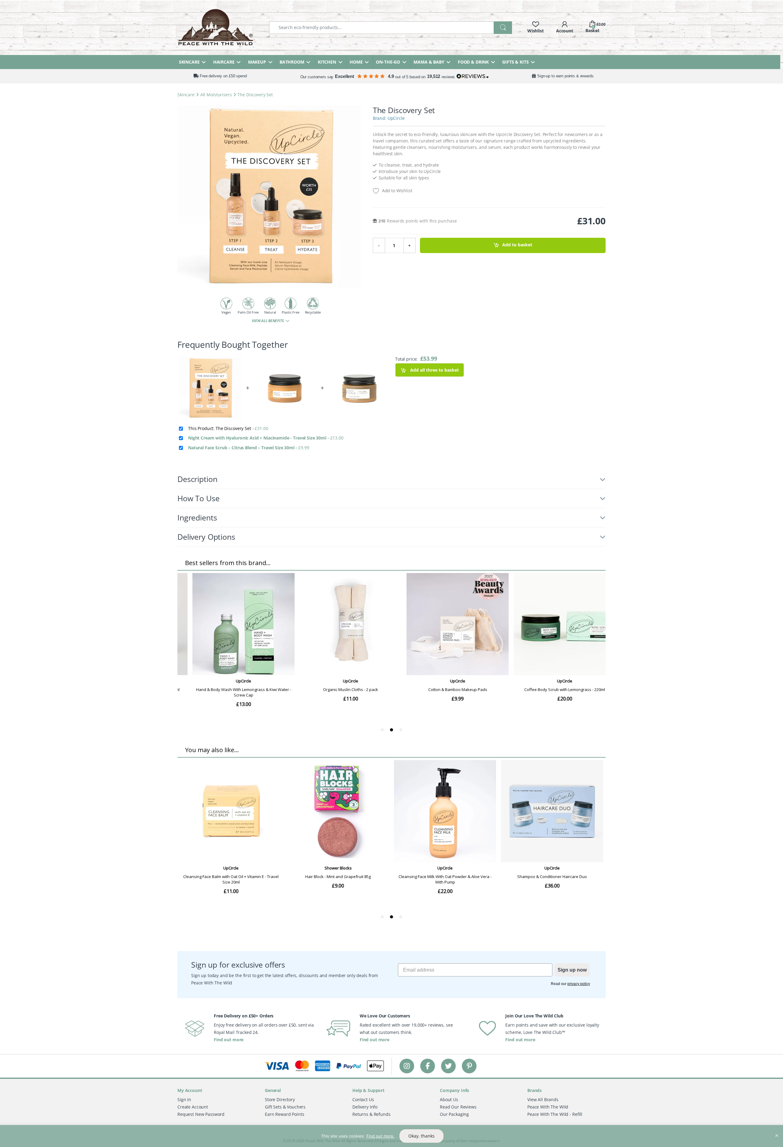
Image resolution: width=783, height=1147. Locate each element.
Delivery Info (364, 1107)
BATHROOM (292, 62)
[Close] (776, 1130)
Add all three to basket (434, 370)
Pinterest (469, 1066)
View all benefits (268, 320)
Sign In (184, 1099)
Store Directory (280, 1099)
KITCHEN (327, 62)
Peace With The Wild (547, 1107)
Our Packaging (454, 1114)
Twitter (448, 1066)
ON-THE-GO (388, 62)
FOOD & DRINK (473, 62)
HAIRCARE (224, 62)
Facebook (427, 1066)
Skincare (186, 94)
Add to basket (517, 245)
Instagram (407, 1066)
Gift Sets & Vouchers (285, 1107)
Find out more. (380, 1136)
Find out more (228, 1039)
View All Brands (542, 1099)
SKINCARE (189, 62)
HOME (356, 62)
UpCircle (396, 118)
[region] (391, 1136)
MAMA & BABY (429, 62)
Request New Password (201, 1114)
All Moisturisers (216, 94)
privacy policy (578, 984)
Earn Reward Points (284, 1114)
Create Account (192, 1107)
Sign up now (572, 969)
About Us (449, 1099)
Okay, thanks (421, 1136)
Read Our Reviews (458, 1107)
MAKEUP (257, 62)
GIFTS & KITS (515, 62)
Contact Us (363, 1099)
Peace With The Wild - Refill (554, 1114)
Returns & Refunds (371, 1114)
